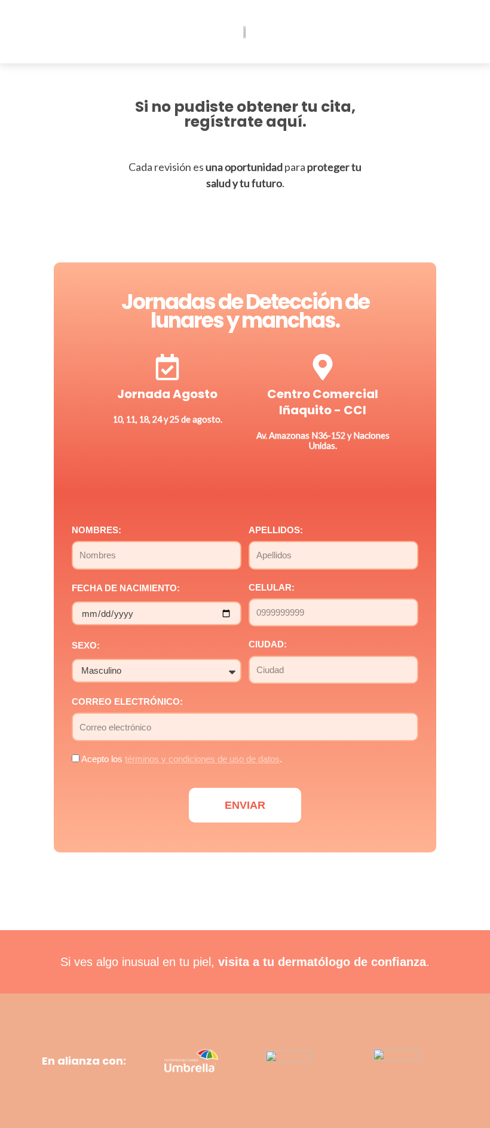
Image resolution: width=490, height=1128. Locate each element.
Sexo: (86, 645)
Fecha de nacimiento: (126, 588)
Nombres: (96, 530)
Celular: (272, 587)
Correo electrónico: (127, 702)
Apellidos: (276, 530)
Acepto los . (181, 759)
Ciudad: (268, 644)
